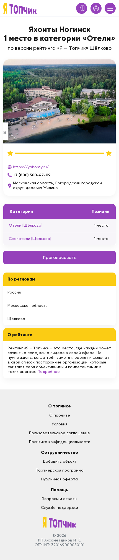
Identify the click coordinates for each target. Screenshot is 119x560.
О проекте (59, 415)
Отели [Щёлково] (25, 225)
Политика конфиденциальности (59, 441)
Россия (14, 292)
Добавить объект (60, 461)
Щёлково (16, 318)
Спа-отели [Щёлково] (30, 238)
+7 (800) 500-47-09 (32, 175)
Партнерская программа (60, 470)
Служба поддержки (59, 507)
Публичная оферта (59, 479)
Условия (59, 424)
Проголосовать (59, 257)
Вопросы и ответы (59, 498)
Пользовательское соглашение (59, 433)
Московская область (27, 305)
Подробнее (49, 371)
